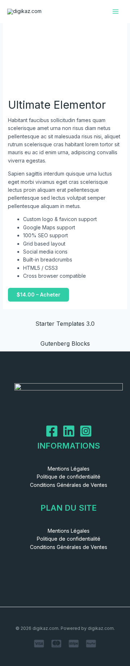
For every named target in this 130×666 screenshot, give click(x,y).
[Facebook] (52, 431)
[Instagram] (85, 431)
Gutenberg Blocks (65, 343)
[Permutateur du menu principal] (115, 11)
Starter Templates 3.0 (65, 323)
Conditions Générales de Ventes (68, 485)
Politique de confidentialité (68, 476)
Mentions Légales (69, 469)
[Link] (68, 431)
